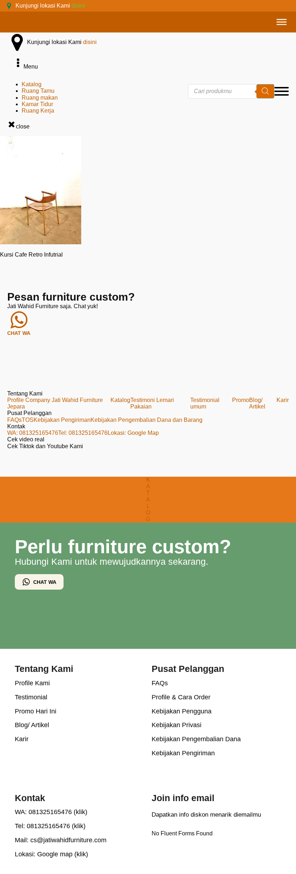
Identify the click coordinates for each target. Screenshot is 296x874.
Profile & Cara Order (181, 697)
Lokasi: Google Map (133, 433)
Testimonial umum (204, 403)
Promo (240, 400)
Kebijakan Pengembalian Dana (196, 739)
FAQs (14, 420)
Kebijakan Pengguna (182, 711)
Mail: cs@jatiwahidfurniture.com (60, 840)
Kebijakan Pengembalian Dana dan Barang (147, 420)
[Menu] (281, 22)
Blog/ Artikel (257, 403)
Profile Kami (32, 683)
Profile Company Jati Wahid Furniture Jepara (55, 403)
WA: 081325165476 (32, 433)
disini (78, 6)
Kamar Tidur (37, 104)
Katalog (32, 84)
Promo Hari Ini (35, 711)
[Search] (265, 91)
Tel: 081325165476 (83, 433)
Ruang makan (40, 98)
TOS (28, 420)
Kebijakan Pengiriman (62, 420)
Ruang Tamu (38, 91)
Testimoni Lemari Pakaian (152, 403)
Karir (283, 400)
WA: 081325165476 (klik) (51, 812)
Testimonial (31, 697)
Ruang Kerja (38, 111)
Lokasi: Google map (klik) (51, 854)
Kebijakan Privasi (176, 725)
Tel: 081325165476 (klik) (50, 826)
